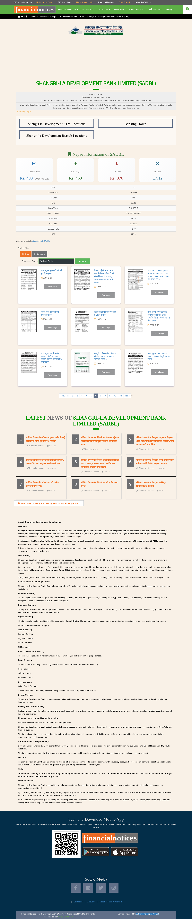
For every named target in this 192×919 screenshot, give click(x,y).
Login (171, 9)
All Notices (87, 9)
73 (121, 396)
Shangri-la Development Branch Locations (56, 135)
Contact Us (78, 902)
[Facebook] (76, 888)
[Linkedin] (88, 888)
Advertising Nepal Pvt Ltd (147, 914)
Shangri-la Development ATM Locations (56, 124)
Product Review (136, 9)
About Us (91, 902)
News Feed (119, 9)
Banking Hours (135, 124)
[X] (101, 888)
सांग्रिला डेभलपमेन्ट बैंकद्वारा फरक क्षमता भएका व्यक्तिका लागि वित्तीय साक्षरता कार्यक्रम (155, 461)
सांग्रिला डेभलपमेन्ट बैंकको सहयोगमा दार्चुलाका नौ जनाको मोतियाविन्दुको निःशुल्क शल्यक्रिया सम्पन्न (100, 441)
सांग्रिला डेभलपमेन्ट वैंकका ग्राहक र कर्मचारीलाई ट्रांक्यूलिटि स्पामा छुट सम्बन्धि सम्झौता (45, 439)
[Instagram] (113, 888)
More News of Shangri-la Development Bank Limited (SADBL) (49, 503)
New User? (157, 9)
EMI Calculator (64, 2)
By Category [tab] (39, 254)
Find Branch (124, 2)
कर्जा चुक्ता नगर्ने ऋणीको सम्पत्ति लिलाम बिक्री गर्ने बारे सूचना (159, 356)
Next (127, 396)
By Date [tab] (25, 254)
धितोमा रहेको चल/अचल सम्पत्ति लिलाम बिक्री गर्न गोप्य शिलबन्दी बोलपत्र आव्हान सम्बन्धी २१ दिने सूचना (104, 276)
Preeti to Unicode (106, 2)
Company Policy (65, 917)
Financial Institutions (67, 9)
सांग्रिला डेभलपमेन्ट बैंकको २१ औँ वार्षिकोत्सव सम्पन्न (99, 484)
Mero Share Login (84, 2)
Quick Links (103, 9)
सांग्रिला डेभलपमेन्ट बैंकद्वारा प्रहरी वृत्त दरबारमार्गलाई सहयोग (151, 484)
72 (115, 396)
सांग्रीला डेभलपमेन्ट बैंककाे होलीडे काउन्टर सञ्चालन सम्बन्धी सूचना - (105, 356)
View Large (52, 286)
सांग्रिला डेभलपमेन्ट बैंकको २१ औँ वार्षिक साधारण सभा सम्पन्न (42, 484)
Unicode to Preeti (44, 2)
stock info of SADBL (41, 241)
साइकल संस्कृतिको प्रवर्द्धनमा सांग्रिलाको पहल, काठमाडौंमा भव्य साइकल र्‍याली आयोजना (45, 461)
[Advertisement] (96, 57)
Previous (65, 396)
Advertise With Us (143, 2)
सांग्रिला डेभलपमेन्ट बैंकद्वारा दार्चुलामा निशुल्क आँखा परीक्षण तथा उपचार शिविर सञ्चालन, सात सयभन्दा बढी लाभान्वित (155, 441)
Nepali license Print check (111, 902)
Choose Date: (30, 261)
